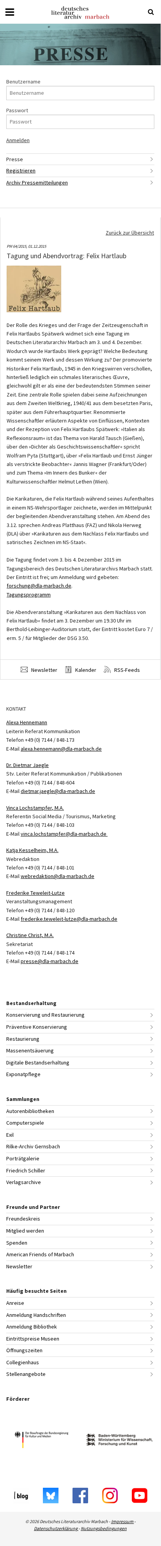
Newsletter (43, 669)
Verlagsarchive (23, 1182)
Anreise (15, 1302)
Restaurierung (22, 1038)
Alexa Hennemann (26, 722)
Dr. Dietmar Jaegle (27, 765)
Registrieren (20, 170)
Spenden (16, 1242)
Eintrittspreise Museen (32, 1338)
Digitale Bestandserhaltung (37, 1062)
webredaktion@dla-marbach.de (57, 876)
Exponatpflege (23, 1074)
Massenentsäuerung (30, 1050)
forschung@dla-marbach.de (39, 585)
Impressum (122, 1521)
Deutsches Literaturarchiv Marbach (80, 12)
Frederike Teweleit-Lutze (35, 892)
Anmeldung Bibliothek (31, 1326)
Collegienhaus (22, 1362)
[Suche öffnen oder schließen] (151, 12)
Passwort (17, 110)
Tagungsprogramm (29, 594)
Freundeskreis (23, 1218)
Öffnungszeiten (24, 1350)
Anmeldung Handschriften (36, 1314)
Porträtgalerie (22, 1158)
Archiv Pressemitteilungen (37, 182)
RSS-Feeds (126, 669)
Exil (10, 1134)
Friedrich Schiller (25, 1170)
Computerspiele (25, 1122)
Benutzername (23, 81)
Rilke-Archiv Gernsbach (33, 1146)
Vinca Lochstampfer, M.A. (35, 807)
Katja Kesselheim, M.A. (32, 850)
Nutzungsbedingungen (104, 1528)
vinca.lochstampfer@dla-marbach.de (64, 833)
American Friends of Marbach (40, 1254)
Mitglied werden (25, 1230)
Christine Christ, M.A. (30, 935)
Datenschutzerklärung (56, 1528)
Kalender (85, 669)
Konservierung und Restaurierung (45, 1014)
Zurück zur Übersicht (130, 232)
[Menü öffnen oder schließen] (9, 12)
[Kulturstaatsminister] (41, 1441)
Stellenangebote (26, 1373)
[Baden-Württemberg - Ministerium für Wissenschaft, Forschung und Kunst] (119, 1441)
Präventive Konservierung (36, 1026)
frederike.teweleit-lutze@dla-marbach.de (69, 918)
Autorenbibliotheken (30, 1111)
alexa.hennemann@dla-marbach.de (61, 748)
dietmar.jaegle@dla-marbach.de (58, 791)
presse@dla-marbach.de (49, 961)
